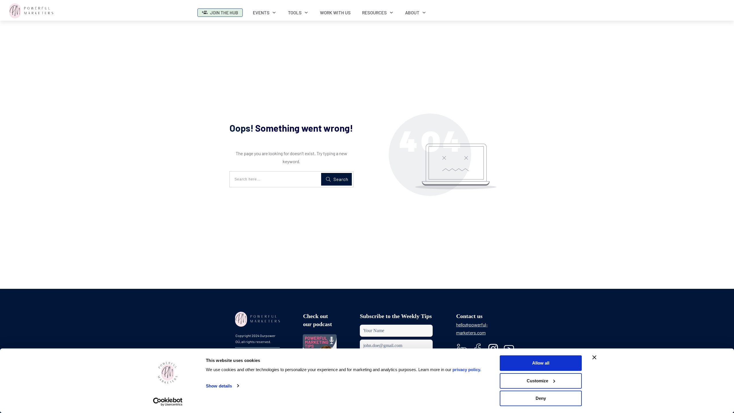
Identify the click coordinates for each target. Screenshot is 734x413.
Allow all (540, 363)
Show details (219, 385)
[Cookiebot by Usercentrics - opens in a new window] (168, 402)
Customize (537, 380)
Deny (541, 398)
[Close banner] (594, 357)
